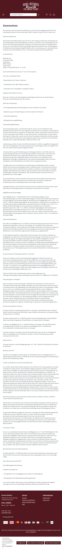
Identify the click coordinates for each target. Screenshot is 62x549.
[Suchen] (38, 14)
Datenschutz (46, 498)
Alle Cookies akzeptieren (53, 543)
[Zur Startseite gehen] (31, 6)
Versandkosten (31, 530)
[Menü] (3, 14)
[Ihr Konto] (50, 14)
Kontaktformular (6, 512)
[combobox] (23, 14)
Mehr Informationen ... (7, 546)
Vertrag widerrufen (8, 517)
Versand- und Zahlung (28, 500)
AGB (23, 504)
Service (24, 495)
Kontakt (24, 498)
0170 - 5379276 (6, 503)
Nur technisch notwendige (35, 543)
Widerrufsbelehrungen (28, 502)
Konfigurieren (21, 543)
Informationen (48, 495)
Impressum (46, 500)
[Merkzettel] (47, 14)
